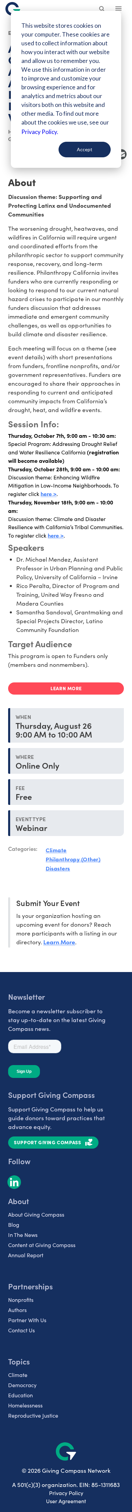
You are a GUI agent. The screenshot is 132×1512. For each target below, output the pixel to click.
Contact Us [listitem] (21, 1330)
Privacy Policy (66, 1492)
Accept (84, 149)
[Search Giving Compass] (102, 9)
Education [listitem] (20, 1395)
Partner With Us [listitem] (27, 1320)
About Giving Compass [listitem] (36, 1214)
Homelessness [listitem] (25, 1405)
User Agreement (66, 1501)
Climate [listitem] (17, 1374)
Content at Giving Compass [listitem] (41, 1244)
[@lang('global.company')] (12, 9)
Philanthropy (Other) (73, 859)
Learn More (59, 942)
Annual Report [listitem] (25, 1255)
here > (49, 493)
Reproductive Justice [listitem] (33, 1415)
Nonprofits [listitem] (21, 1299)
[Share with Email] (121, 154)
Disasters (58, 868)
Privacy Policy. (39, 131)
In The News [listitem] (23, 1234)
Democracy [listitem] (22, 1385)
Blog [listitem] (13, 1224)
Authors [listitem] (17, 1309)
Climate (56, 850)
